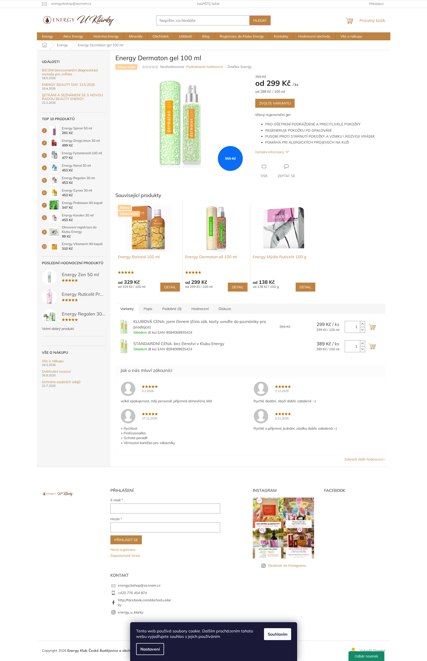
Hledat (260, 20)
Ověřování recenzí (56, 371)
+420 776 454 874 (132, 593)
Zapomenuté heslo (125, 555)
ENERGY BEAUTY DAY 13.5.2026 (68, 85)
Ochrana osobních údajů (61, 382)
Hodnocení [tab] (200, 308)
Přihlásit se (126, 540)
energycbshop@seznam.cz (139, 585)
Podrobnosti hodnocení (204, 66)
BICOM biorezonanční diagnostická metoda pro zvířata (70, 72)
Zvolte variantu (275, 103)
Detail (170, 287)
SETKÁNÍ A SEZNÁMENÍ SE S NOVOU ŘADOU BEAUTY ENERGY (72, 97)
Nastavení (150, 649)
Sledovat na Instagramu (287, 565)
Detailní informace (269, 152)
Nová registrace (123, 549)
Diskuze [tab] (225, 308)
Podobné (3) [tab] (171, 308)
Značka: (239, 66)
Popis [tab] (148, 308)
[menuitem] (47, 36)
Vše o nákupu (53, 361)
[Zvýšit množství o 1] (362, 324)
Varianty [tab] (127, 308)
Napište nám (208, 4)
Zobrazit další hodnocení (363, 459)
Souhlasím (277, 634)
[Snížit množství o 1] (362, 330)
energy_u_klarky (130, 612)
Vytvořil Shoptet (372, 650)
